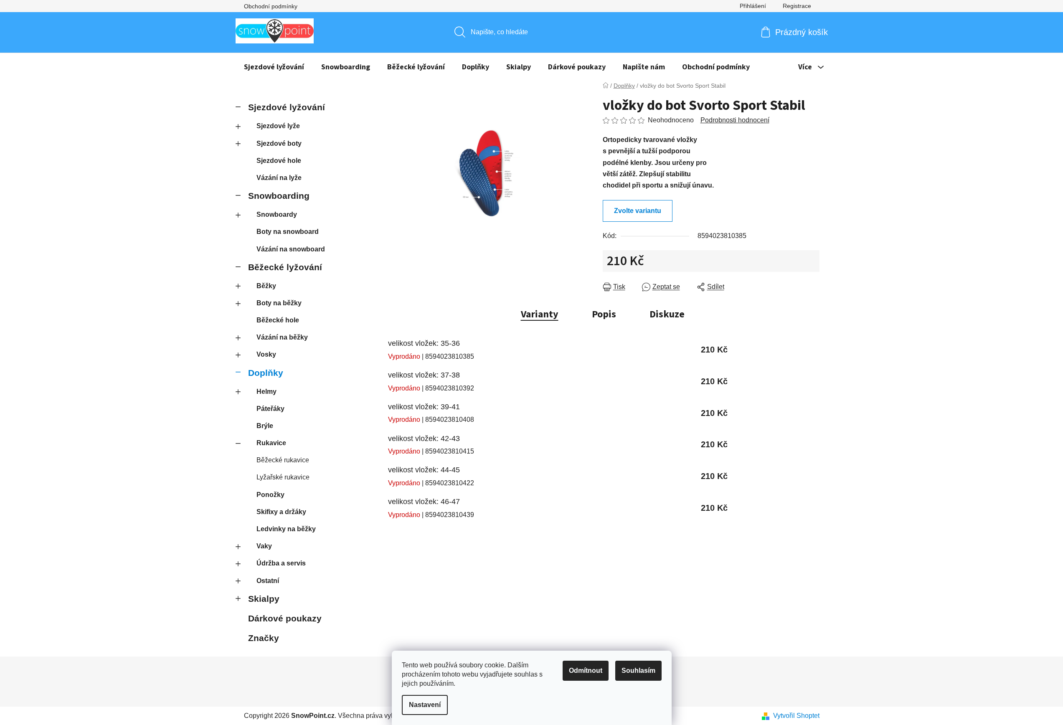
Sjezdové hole (278, 160)
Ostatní (267, 580)
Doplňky (265, 373)
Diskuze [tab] (667, 314)
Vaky (264, 546)
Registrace (797, 6)
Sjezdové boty (279, 143)
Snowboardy (276, 214)
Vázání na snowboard (290, 249)
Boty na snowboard (287, 231)
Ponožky (270, 494)
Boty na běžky (279, 303)
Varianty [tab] (539, 314)
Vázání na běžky (282, 337)
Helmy (266, 391)
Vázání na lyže (279, 177)
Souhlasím (638, 670)
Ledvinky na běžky (286, 528)
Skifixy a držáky (281, 511)
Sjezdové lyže (278, 125)
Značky (263, 638)
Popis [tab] (604, 314)
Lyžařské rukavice (283, 477)
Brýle (264, 425)
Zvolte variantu (637, 210)
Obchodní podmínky (270, 6)
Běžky (266, 285)
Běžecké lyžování (285, 267)
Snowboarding (279, 195)
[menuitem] (274, 67)
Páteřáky (270, 408)
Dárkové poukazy (285, 618)
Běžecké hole (277, 320)
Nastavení (425, 704)
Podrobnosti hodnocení (734, 120)
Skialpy (263, 598)
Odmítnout (585, 670)
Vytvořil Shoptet (796, 715)
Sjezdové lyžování (286, 107)
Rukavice (271, 442)
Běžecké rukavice (282, 460)
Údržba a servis (281, 563)
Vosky (266, 354)
